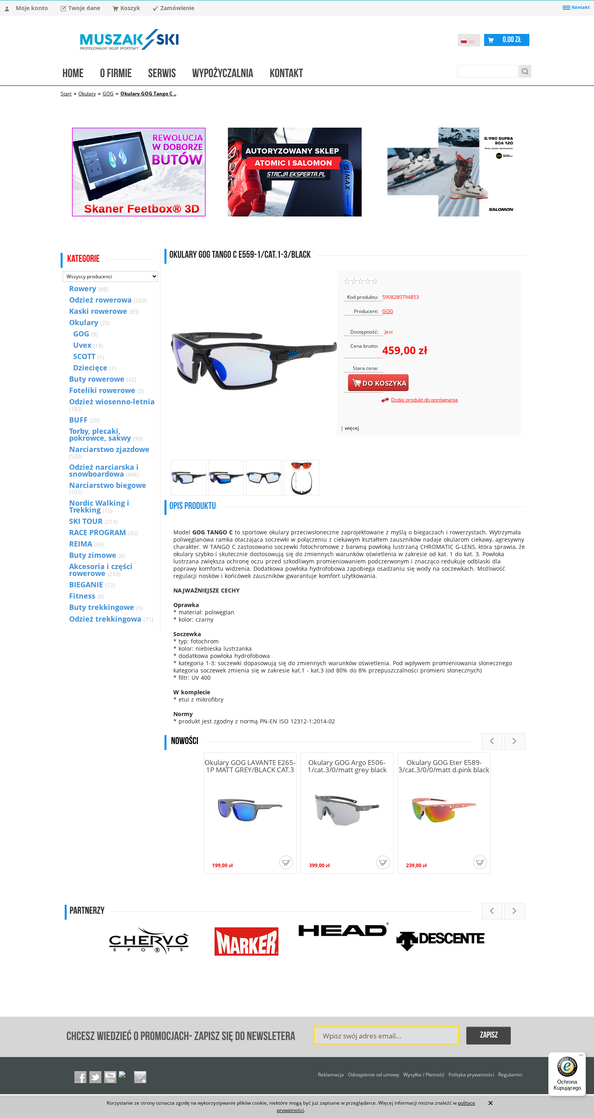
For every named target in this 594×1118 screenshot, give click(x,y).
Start (66, 93)
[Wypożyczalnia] (227, 75)
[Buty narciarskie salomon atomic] (295, 214)
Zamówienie (177, 8)
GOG (108, 93)
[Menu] (581, 1057)
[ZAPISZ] (489, 1036)
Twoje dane (84, 8)
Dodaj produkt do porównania (424, 399)
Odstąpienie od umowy (373, 1074)
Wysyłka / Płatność (423, 1074)
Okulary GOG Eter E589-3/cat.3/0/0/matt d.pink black (443, 766)
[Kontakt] (291, 75)
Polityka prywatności (471, 1074)
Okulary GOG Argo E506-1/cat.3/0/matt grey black (347, 766)
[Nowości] (184, 741)
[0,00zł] (512, 39)
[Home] (77, 75)
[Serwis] (166, 75)
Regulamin (510, 1074)
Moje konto (32, 8)
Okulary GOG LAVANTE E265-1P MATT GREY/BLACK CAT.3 (249, 766)
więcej (352, 428)
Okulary (87, 93)
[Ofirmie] (120, 75)
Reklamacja (331, 1074)
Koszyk (130, 8)
